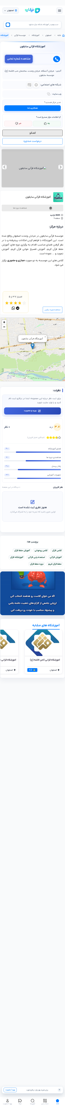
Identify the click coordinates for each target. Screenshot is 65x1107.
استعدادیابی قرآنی (36, 557)
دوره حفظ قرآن (36, 564)
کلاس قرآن (57, 550)
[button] (33, 346)
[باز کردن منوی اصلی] (59, 10)
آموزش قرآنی (56, 557)
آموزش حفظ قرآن (22, 550)
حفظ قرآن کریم (55, 564)
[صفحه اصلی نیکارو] (32, 10)
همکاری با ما (32, 108)
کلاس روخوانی (41, 550)
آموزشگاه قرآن (16, 557)
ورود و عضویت (30, 410)
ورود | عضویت (10, 1090)
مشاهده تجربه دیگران (52, 310)
